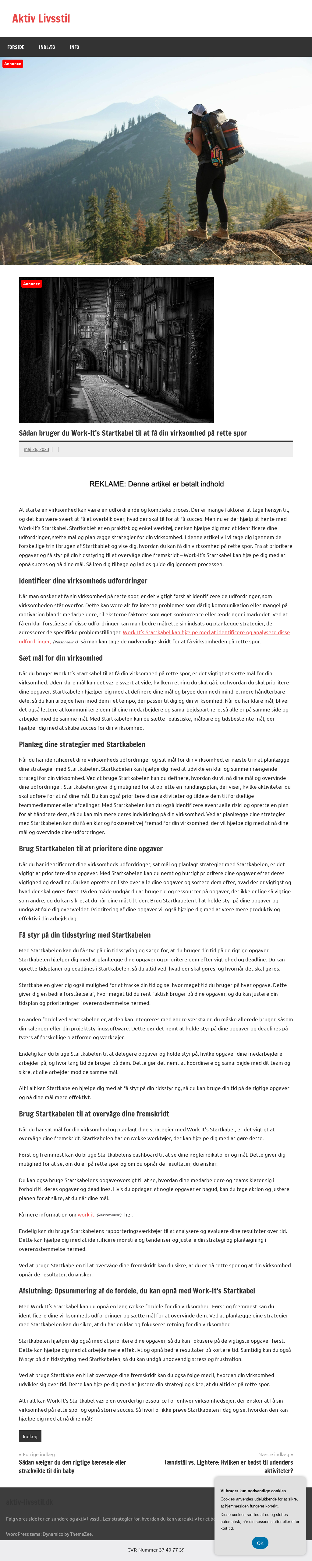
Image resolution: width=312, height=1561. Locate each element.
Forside (15, 47)
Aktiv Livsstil (41, 18)
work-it (86, 1214)
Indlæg (47, 47)
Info (74, 47)
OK (260, 1543)
